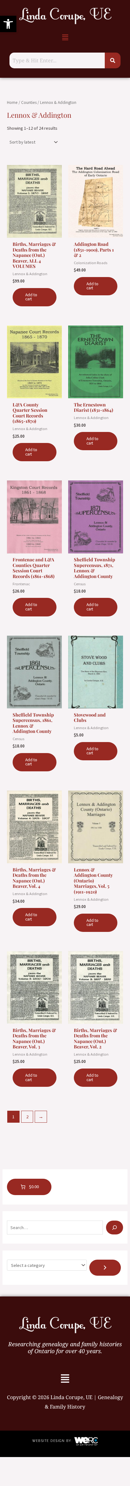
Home (12, 102)
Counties (29, 102)
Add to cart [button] (31, 297)
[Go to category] (105, 1268)
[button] (8, 24)
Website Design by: (53, 1441)
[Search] (114, 1227)
